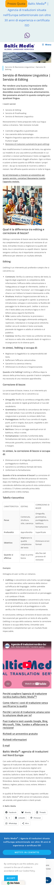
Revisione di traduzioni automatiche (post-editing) (27, 144)
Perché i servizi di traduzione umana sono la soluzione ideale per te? (26, 713)
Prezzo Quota (16, 3)
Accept (11, 878)
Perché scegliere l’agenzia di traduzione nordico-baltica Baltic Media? (25, 695)
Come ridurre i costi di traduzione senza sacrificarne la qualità (25, 704)
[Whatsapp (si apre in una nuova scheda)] (27, 35)
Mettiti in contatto (27, 852)
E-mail (6, 745)
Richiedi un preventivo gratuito (20, 733)
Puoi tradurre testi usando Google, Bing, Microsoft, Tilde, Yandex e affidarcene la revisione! (25, 724)
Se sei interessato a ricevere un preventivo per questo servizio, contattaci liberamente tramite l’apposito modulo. (24, 178)
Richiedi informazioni (15, 739)
